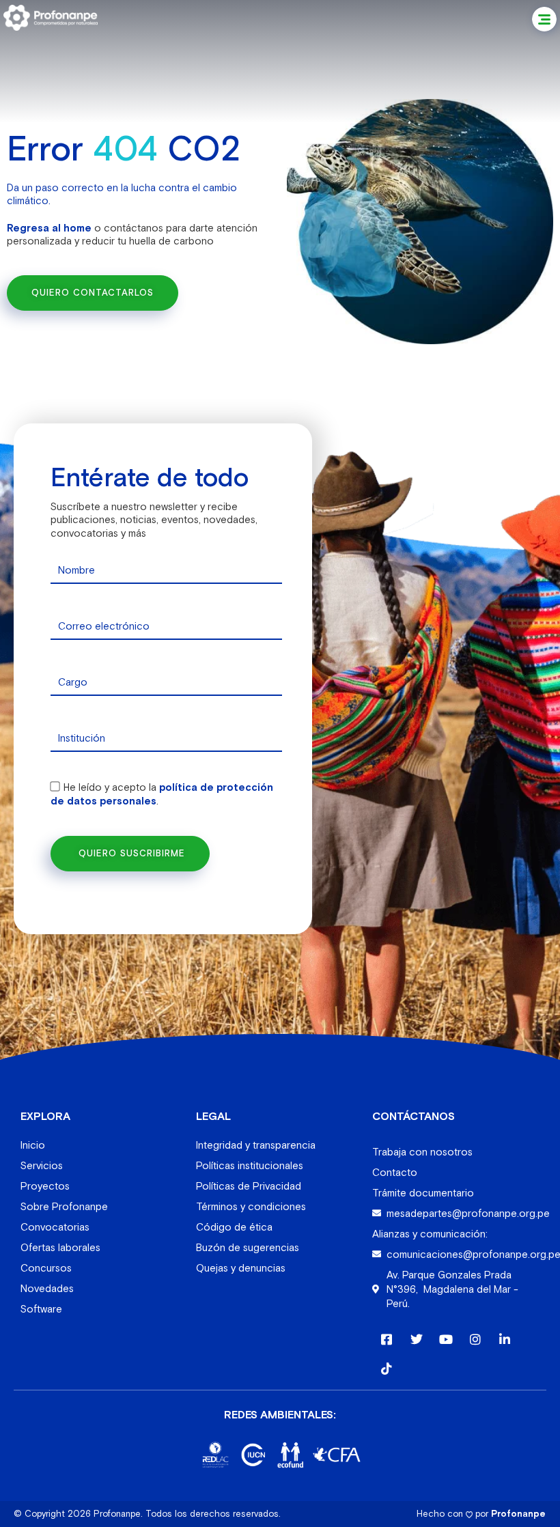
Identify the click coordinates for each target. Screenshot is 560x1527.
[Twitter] (416, 1339)
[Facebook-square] (387, 1339)
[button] (544, 19)
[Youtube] (445, 1339)
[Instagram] (475, 1339)
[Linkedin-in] (505, 1339)
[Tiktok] (387, 1368)
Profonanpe (518, 1514)
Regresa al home (49, 228)
